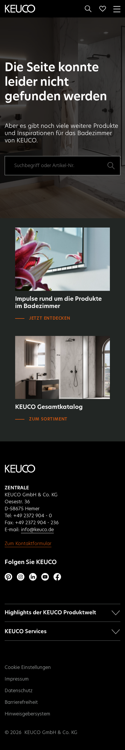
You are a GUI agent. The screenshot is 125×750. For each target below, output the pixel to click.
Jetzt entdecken (49, 318)
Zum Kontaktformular (28, 543)
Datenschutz (19, 690)
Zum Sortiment (48, 419)
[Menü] (116, 8)
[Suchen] (88, 8)
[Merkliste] (102, 8)
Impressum (17, 679)
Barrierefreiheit (21, 702)
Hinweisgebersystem (27, 714)
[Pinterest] (8, 577)
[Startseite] (20, 9)
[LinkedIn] (33, 577)
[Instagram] (20, 577)
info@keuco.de (37, 529)
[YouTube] (45, 577)
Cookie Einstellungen (28, 667)
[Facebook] (57, 577)
